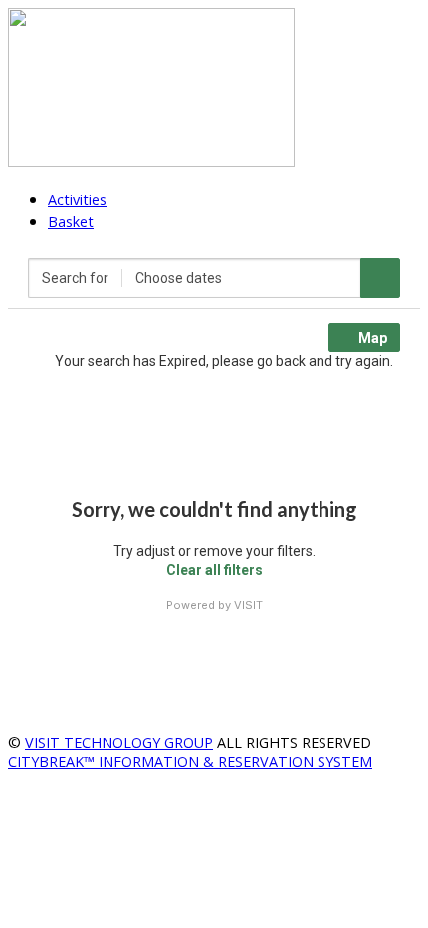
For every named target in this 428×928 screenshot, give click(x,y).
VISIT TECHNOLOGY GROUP (119, 742)
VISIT (248, 605)
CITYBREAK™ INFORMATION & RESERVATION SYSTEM (190, 761)
